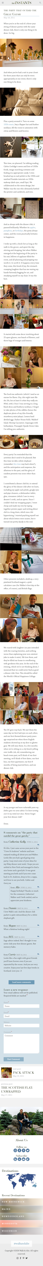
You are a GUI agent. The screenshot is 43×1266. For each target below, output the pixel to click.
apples (32, 227)
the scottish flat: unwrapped (17, 1090)
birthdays (19, 230)
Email (6, 1013)
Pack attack (23, 1073)
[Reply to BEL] (38, 936)
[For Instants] (21, 2)
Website (7, 1022)
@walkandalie (21, 1243)
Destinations (10, 1171)
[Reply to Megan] (38, 925)
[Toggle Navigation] (3, 2)
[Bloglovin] (28, 1159)
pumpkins (8, 230)
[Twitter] (28, 1150)
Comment (7, 1032)
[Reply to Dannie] (38, 907)
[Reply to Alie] (38, 886)
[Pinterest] (23, 1150)
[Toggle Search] (40, 2)
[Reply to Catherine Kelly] (38, 844)
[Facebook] (19, 1150)
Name (6, 1002)
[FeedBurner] (19, 1159)
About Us (21, 1140)
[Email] (23, 1159)
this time (17, 464)
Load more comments (21, 982)
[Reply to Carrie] (38, 954)
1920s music (9, 124)
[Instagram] (15, 1150)
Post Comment (13, 1059)
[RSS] (15, 1159)
